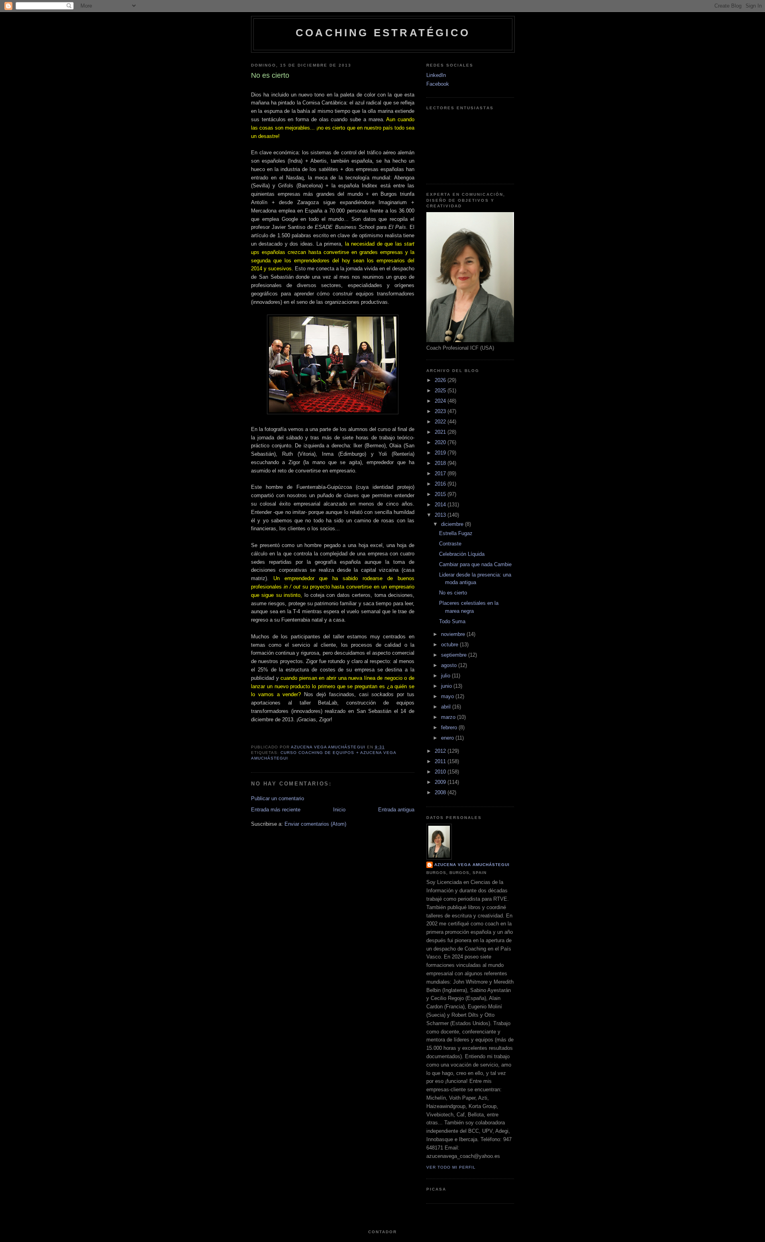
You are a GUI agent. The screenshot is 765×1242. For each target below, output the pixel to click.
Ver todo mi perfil (451, 1167)
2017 (441, 473)
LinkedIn (436, 75)
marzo (449, 717)
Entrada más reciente (275, 810)
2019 (441, 453)
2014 (441, 505)
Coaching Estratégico (383, 33)
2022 (441, 422)
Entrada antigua (396, 810)
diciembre (453, 524)
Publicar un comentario (277, 798)
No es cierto (453, 593)
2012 (441, 751)
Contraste (450, 544)
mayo (448, 696)
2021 (441, 432)
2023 (441, 411)
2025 (441, 391)
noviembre (454, 634)
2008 (441, 792)
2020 (441, 442)
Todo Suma (452, 621)
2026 (441, 380)
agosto (449, 665)
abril (446, 707)
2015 (441, 494)
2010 (441, 772)
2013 (441, 515)
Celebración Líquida (461, 554)
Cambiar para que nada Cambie (475, 564)
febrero (450, 727)
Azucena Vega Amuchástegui (472, 864)
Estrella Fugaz (456, 533)
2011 (441, 761)
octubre (450, 645)
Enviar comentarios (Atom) (315, 824)
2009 (441, 782)
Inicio (339, 810)
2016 (441, 484)
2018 (441, 463)
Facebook (437, 84)
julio (446, 676)
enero (448, 738)
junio (447, 686)
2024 (441, 401)
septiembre (454, 655)
